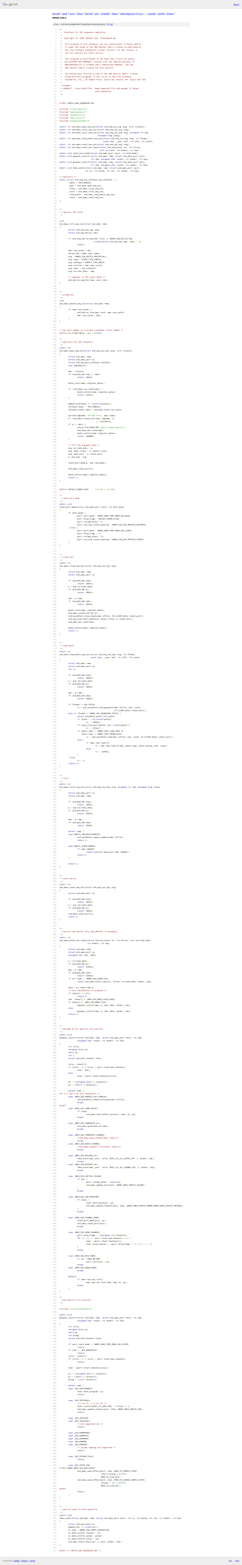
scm (72, 13)
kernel (56, 13)
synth (161, 13)
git (96, 13)
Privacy (24, 1560)
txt (230, 1560)
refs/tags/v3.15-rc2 (131, 13)
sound (151, 13)
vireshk (105, 13)
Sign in (236, 4)
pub (64, 13)
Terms (32, 1560)
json (237, 1560)
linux (80, 13)
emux (170, 13)
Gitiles (17, 1560)
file (110, 24)
